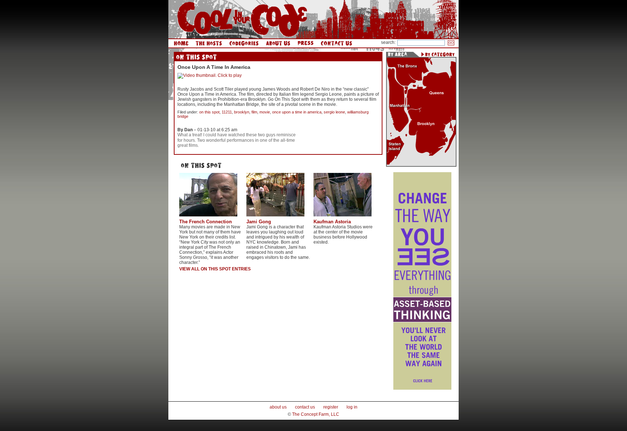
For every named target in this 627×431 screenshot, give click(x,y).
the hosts (209, 43)
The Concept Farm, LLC (315, 414)
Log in (352, 407)
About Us (278, 43)
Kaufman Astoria (332, 221)
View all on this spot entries (215, 269)
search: (388, 42)
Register (330, 407)
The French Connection (205, 221)
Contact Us (336, 43)
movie (264, 112)
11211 (227, 112)
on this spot (209, 112)
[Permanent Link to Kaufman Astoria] (343, 217)
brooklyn (241, 112)
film (254, 112)
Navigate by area (399, 54)
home (181, 43)
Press (306, 43)
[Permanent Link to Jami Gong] (275, 217)
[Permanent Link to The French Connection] (208, 217)
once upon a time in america (296, 112)
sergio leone (334, 112)
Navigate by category (437, 54)
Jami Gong (258, 221)
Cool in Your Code (242, 19)
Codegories (244, 43)
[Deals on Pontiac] (422, 388)
